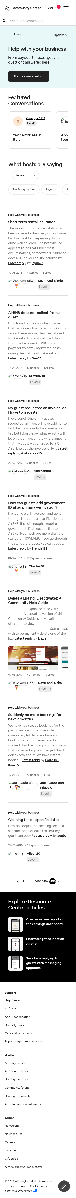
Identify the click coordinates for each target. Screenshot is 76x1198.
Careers (10, 1142)
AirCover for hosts (16, 1071)
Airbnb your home (16, 1063)
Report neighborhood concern (24, 1041)
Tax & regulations (24, 189)
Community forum (17, 1087)
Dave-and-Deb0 (50, 683)
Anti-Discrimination (17, 1017)
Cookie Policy (38, 1186)
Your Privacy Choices (18, 1190)
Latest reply (17, 263)
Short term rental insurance (31, 222)
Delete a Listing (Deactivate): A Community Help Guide (34, 600)
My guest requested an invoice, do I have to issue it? (37, 410)
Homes (17, 34)
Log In (52, 7)
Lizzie (42, 638)
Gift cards (11, 1158)
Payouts (51, 189)
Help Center (13, 1000)
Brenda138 (39, 548)
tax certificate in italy (27, 137)
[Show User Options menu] (66, 8)
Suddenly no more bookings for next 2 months (34, 716)
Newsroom (12, 1125)
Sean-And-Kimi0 (50, 281)
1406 (38, 881)
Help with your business (24, 215)
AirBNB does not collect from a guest (34, 314)
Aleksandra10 (31, 453)
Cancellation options (18, 1033)
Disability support (16, 1025)
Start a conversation (28, 76)
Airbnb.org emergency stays (23, 1167)
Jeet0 (61, 836)
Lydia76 (37, 263)
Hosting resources (16, 1079)
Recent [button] (20, 175)
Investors (10, 1150)
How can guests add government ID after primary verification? (36, 505)
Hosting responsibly (17, 1096)
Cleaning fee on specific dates (33, 819)
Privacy (9, 1186)
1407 (45, 881)
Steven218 (37, 376)
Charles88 (36, 566)
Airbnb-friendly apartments (23, 1104)
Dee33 (36, 358)
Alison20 (33, 853)
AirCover (10, 1008)
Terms (22, 1186)
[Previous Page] (18, 881)
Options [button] (59, 35)
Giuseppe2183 (35, 118)
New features (13, 1134)
